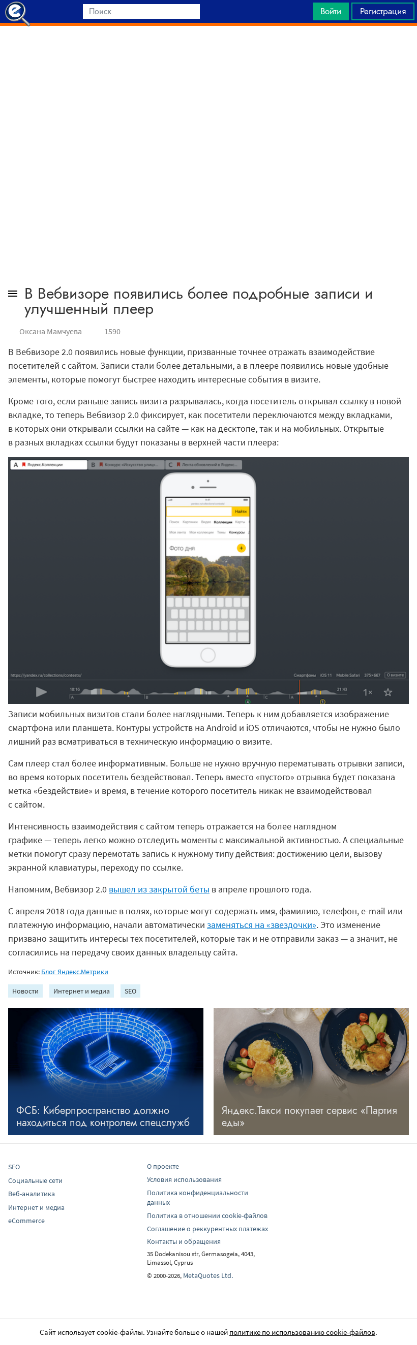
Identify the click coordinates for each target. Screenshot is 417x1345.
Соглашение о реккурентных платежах (207, 1228)
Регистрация (383, 11)
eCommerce (26, 1220)
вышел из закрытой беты (159, 889)
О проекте (163, 1166)
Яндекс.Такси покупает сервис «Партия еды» (309, 1116)
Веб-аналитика (31, 1193)
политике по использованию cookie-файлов (302, 1332)
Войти (330, 11)
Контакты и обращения (184, 1241)
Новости (25, 991)
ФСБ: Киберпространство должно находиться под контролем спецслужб (103, 1116)
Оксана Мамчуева (50, 331)
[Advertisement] (208, 51)
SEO (130, 991)
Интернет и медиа (81, 991)
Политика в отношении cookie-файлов (207, 1215)
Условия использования (184, 1179)
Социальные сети (35, 1180)
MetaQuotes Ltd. (208, 1275)
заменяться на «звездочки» (261, 925)
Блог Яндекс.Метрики (74, 971)
